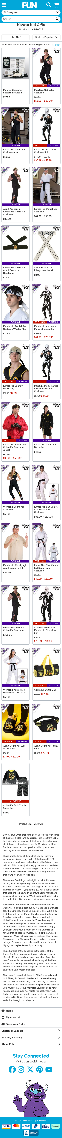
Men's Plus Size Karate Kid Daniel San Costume (46, 568)
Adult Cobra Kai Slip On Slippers (14, 747)
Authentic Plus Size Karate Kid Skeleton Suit (45, 630)
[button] (56, 5)
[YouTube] (49, 1069)
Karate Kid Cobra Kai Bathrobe (45, 446)
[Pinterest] (39, 1069)
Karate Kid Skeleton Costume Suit (45, 151)
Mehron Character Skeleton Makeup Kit (14, 91)
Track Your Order (15, 1024)
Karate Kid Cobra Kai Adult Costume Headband (14, 270)
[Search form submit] (57, 19)
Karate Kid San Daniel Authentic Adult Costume (45, 509)
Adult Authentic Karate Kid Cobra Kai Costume (14, 212)
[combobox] (28, 19)
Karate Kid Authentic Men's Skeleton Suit (45, 327)
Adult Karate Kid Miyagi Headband (43, 269)
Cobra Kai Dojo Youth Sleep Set (14, 806)
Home (9, 1010)
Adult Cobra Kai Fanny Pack (46, 747)
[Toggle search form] (49, 5)
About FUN (8, 1044)
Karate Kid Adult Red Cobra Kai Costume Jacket (14, 447)
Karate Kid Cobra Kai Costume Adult (14, 151)
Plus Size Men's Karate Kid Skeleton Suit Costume (46, 389)
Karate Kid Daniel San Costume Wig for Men (14, 327)
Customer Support (12, 1030)
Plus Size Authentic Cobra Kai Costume (13, 629)
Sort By (44, 37)
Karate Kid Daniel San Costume (45, 210)
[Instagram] (21, 1069)
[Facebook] (12, 1069)
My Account (13, 1017)
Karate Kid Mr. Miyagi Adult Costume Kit (14, 566)
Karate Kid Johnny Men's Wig (13, 387)
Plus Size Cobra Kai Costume (44, 91)
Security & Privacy (12, 1037)
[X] (30, 1069)
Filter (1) (14, 37)
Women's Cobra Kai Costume (13, 508)
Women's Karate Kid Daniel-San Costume (14, 691)
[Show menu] (4, 5)
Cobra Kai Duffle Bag (45, 690)
